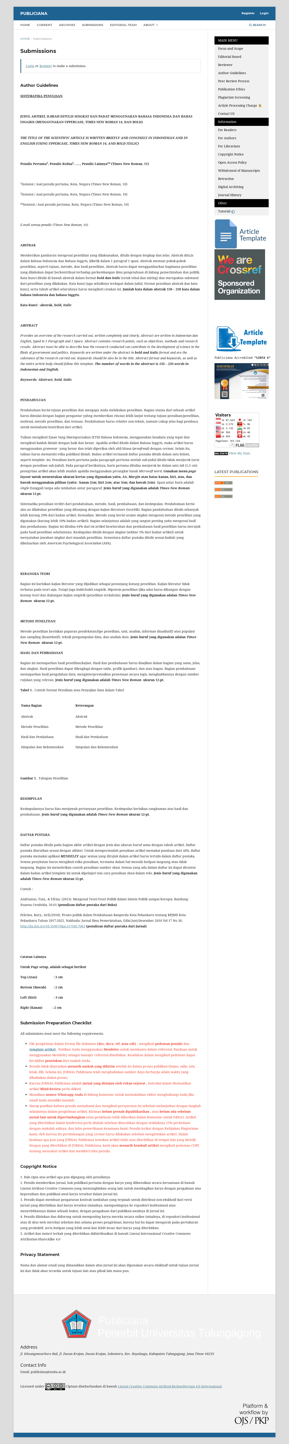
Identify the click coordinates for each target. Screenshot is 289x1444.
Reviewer (225, 65)
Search (259, 25)
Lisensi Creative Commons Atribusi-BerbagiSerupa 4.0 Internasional (169, 1386)
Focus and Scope (230, 48)
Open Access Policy (232, 162)
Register (248, 13)
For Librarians (229, 146)
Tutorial (224, 211)
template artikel (42, 1049)
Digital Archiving (231, 187)
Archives (67, 25)
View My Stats (239, 453)
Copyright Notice (231, 154)
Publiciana (33, 13)
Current (44, 25)
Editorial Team (123, 25)
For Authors (227, 138)
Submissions (92, 25)
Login (264, 13)
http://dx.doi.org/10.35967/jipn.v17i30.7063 (52, 926)
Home (25, 25)
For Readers (227, 130)
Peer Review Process (233, 81)
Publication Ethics (231, 89)
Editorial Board (229, 56)
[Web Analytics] (221, 453)
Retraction (226, 178)
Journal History (229, 195)
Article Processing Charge (238, 105)
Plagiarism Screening (234, 97)
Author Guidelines (232, 73)
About (149, 25)
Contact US (226, 113)
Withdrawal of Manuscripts (239, 170)
